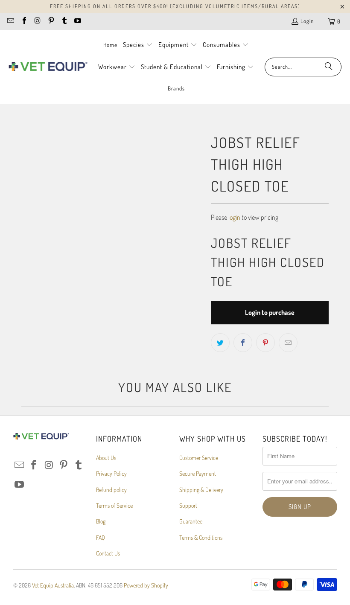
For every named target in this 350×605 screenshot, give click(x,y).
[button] (138, 45)
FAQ (100, 537)
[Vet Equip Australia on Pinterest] (50, 21)
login (234, 217)
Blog (100, 521)
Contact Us (108, 553)
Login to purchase (270, 312)
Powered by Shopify (146, 585)
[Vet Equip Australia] (48, 67)
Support (188, 505)
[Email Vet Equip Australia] (10, 21)
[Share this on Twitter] (220, 342)
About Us (106, 457)
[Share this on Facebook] (242, 342)
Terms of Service (114, 505)
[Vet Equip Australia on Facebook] (23, 21)
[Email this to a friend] (288, 342)
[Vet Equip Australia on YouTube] (77, 21)
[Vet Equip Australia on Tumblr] (64, 21)
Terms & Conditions (200, 537)
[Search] (328, 67)
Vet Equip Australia (53, 585)
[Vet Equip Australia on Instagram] (37, 21)
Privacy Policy (111, 473)
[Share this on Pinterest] (265, 342)
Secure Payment (197, 473)
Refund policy (111, 489)
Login (307, 20)
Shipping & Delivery (201, 489)
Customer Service (198, 457)
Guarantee (190, 521)
